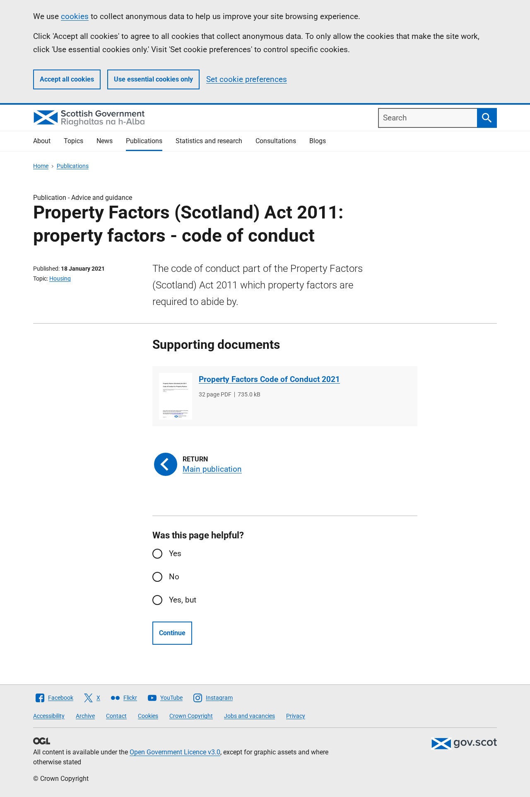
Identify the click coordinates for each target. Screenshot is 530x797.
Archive (85, 716)
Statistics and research (209, 141)
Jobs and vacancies (249, 716)
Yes (175, 553)
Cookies (148, 716)
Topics (73, 141)
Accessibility (49, 716)
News (104, 141)
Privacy (295, 716)
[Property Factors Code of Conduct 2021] (175, 396)
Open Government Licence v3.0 (175, 752)
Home (40, 166)
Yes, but (182, 600)
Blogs (317, 141)
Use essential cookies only (153, 79)
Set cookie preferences (246, 79)
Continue (172, 633)
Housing (60, 278)
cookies (75, 16)
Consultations (275, 141)
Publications (144, 141)
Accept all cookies (67, 79)
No (174, 576)
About (42, 141)
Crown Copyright (191, 716)
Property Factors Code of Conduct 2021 (269, 379)
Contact (116, 716)
